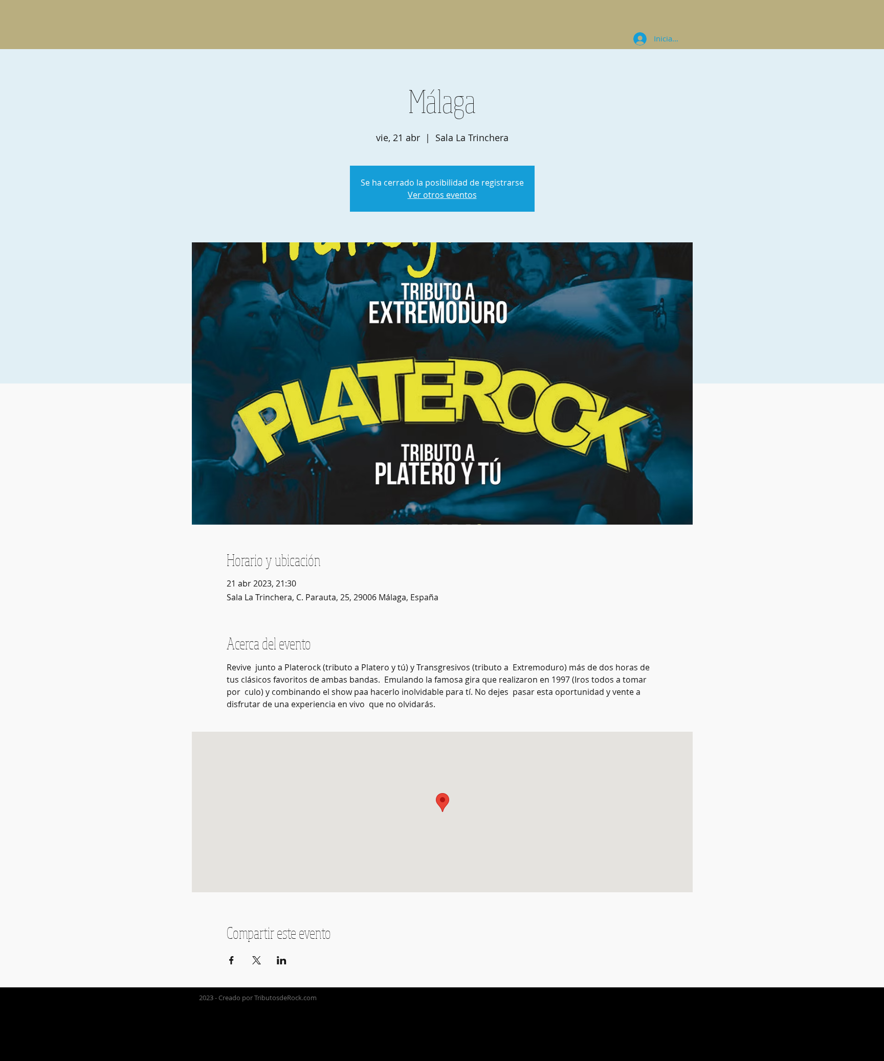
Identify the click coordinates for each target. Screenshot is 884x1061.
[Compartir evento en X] (256, 960)
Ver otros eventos (442, 194)
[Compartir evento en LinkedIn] (281, 960)
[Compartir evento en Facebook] (231, 960)
